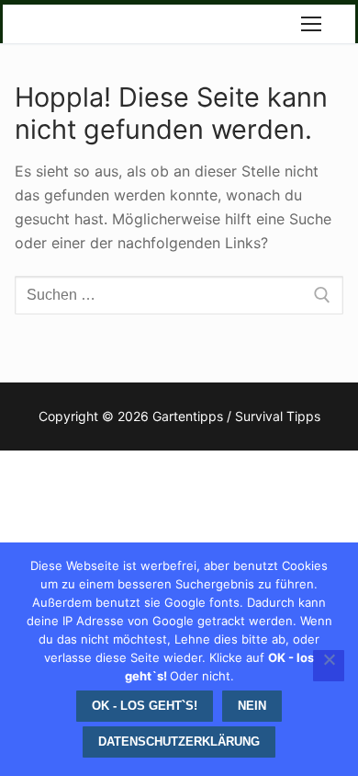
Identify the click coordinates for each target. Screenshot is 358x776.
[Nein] (328, 665)
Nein (252, 706)
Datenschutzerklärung (179, 741)
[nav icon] (311, 24)
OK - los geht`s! (144, 706)
